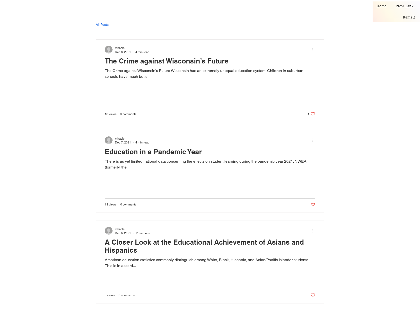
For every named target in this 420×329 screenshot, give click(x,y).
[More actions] (314, 50)
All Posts (102, 25)
